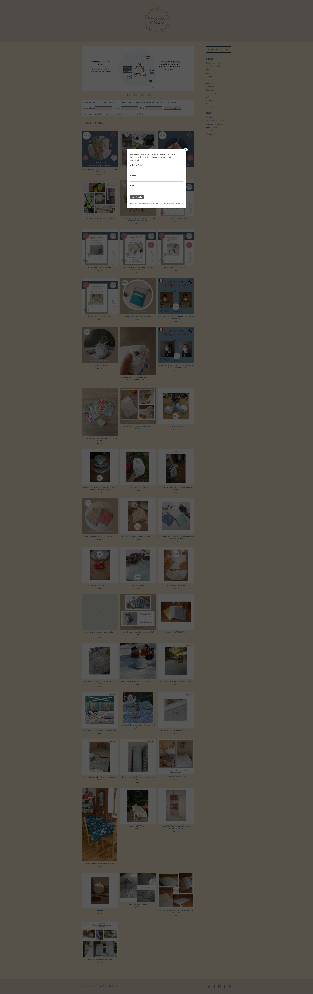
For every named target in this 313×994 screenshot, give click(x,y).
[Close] (186, 150)
